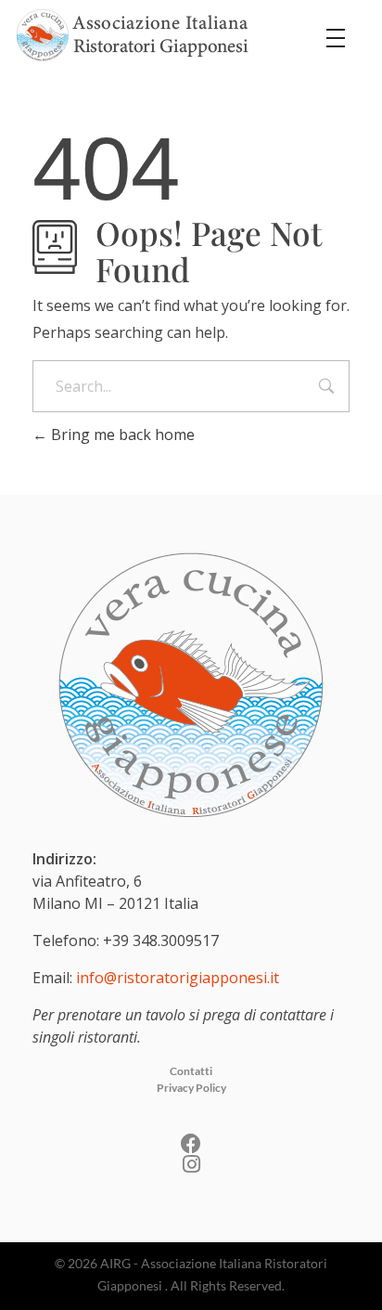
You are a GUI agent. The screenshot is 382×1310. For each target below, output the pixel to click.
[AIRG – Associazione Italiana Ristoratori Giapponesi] (132, 35)
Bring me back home (121, 434)
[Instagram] (191, 1164)
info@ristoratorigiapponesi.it (177, 977)
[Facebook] (191, 1144)
